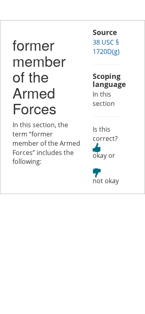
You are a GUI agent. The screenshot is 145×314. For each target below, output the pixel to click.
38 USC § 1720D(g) (106, 47)
